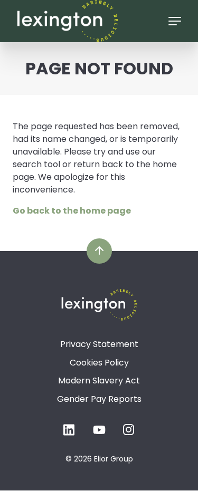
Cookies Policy (99, 363)
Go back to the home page (72, 211)
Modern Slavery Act (99, 380)
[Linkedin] (69, 433)
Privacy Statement (99, 344)
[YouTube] (99, 433)
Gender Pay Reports (99, 399)
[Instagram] (128, 433)
